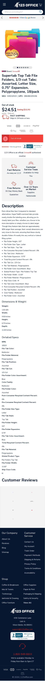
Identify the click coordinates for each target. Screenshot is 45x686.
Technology (7, 594)
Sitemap (5, 552)
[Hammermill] (32, 501)
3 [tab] (21, 67)
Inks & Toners (7, 589)
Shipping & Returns (32, 559)
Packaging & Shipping (32, 594)
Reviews (5, 543)
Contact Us (29, 542)
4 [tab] (23, 67)
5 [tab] (25, 67)
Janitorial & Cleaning (10, 598)
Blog (4, 547)
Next (43, 18)
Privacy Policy (30, 564)
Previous (2, 18)
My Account (29, 546)
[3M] (31, 510)
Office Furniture (8, 602)
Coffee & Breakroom (10, 585)
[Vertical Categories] (4, 4)
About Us (6, 539)
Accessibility (29, 573)
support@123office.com (22, 629)
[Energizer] (13, 510)
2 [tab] (19, 67)
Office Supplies (29, 585)
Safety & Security (30, 598)
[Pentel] (31, 492)
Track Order (29, 550)
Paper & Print (29, 589)
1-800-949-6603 (22, 654)
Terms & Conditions (32, 568)
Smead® (27, 152)
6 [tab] (27, 67)
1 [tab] (17, 67)
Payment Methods (32, 555)
